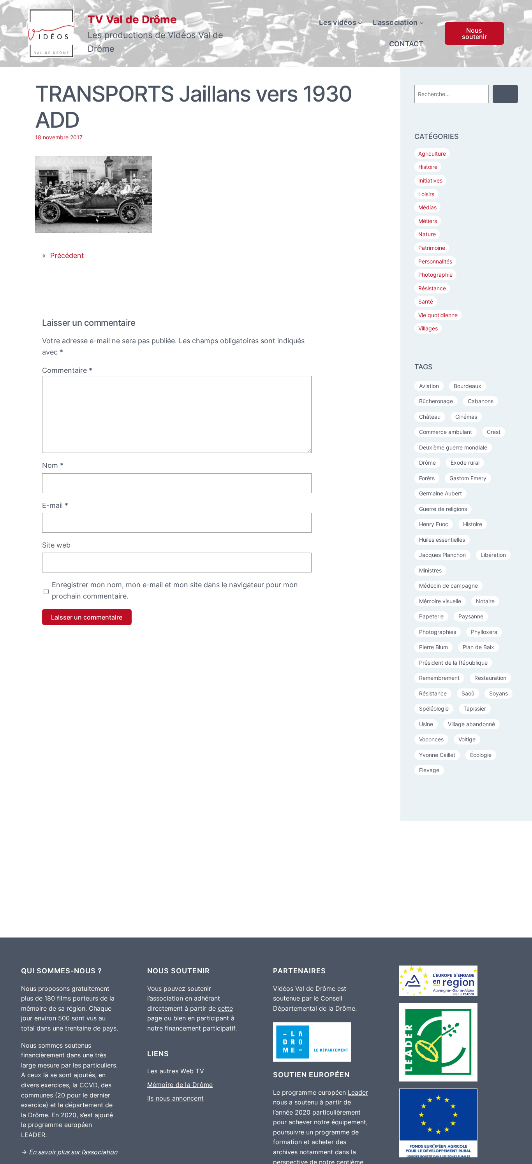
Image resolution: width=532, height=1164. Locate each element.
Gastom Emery (467, 478)
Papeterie (431, 616)
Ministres (430, 570)
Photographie (435, 274)
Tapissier (474, 708)
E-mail (55, 505)
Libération (493, 554)
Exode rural (465, 462)
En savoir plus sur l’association (73, 1152)
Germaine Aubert (440, 493)
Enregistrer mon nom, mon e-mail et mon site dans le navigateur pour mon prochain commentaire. (175, 590)
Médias (427, 207)
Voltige (467, 739)
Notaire (485, 601)
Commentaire (67, 370)
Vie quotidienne (438, 315)
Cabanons (480, 401)
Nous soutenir (474, 33)
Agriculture (432, 153)
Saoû (468, 693)
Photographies (437, 632)
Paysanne (470, 616)
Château (429, 416)
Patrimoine (431, 247)
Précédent (67, 255)
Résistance (432, 288)
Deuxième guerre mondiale (453, 447)
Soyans (498, 693)
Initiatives (430, 180)
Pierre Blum (433, 647)
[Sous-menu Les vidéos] (360, 23)
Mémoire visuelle (440, 601)
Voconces (431, 739)
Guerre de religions (443, 509)
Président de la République (453, 662)
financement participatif (200, 1028)
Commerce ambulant (445, 431)
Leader (358, 1092)
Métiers (427, 221)
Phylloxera (484, 632)
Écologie (480, 754)
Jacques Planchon (442, 554)
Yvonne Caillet (437, 754)
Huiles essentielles (442, 539)
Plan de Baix (478, 647)
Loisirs (426, 194)
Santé (425, 301)
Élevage (429, 770)
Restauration (490, 677)
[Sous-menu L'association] (421, 23)
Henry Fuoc (433, 524)
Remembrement (439, 677)
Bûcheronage (436, 401)
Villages (428, 328)
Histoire (427, 166)
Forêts (427, 478)
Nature (427, 234)
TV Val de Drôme (132, 19)
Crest (493, 431)
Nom (52, 465)
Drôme (427, 462)
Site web (56, 545)
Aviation (429, 386)
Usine (426, 724)
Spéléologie (434, 708)
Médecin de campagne (448, 585)
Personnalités (435, 261)
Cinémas (466, 416)
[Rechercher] (505, 94)
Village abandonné (471, 724)
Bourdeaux (467, 386)
